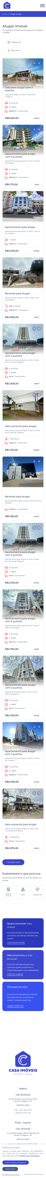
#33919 (36, 384)
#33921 (36, 649)
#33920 (36, 583)
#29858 (36, 450)
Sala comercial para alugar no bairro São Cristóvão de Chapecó (21, 830)
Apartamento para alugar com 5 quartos (20, 155)
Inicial (4, 14)
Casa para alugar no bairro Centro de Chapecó (20, 96)
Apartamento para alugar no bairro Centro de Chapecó (22, 162)
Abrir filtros (15, 50)
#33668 (36, 251)
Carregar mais (13, 862)
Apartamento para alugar (20, 227)
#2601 (37, 184)
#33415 (36, 516)
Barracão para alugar (17, 293)
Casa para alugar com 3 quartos (19, 89)
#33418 (36, 782)
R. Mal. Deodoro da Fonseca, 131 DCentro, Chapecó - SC (23, 1100)
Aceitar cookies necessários (15, 1162)
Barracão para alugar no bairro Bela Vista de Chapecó (22, 299)
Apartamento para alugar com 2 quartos (20, 354)
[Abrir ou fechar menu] (42, 6)
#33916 (36, 118)
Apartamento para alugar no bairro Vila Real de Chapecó (21, 693)
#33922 (36, 715)
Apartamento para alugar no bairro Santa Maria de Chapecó (22, 626)
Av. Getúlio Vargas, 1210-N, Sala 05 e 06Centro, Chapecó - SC (23, 1134)
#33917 (36, 317)
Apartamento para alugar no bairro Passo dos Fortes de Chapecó (22, 361)
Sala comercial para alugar (21, 426)
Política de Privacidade (30, 1156)
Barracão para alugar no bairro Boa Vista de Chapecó (23, 502)
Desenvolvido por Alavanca (34, 1174)
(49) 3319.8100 (23, 1095)
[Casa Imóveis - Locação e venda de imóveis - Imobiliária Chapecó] (7, 5)
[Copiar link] (34, 63)
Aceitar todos (10, 1169)
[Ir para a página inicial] (23, 1063)
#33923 (36, 848)
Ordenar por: (16, 42)
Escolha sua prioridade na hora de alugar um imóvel (22, 877)
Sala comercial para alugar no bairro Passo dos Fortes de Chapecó (22, 431)
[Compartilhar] (39, 63)
